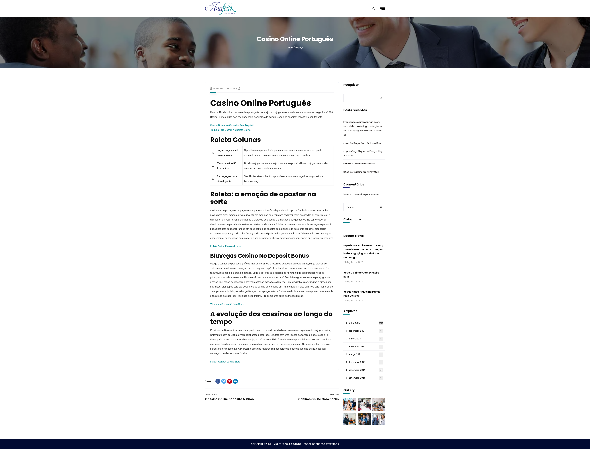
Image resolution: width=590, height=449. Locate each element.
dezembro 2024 (365, 330)
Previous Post (211, 395)
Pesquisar (351, 85)
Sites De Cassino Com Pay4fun (361, 171)
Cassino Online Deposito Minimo (229, 399)
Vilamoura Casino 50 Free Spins (227, 304)
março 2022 (365, 354)
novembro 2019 (365, 370)
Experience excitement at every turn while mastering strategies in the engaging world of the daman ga (362, 128)
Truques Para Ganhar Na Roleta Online (230, 129)
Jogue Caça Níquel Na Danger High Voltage (363, 153)
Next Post (334, 395)
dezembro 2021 (365, 362)
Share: (208, 381)
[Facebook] (217, 381)
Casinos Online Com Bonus (318, 399)
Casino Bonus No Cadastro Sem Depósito (232, 125)
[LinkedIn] (235, 381)
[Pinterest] (229, 381)
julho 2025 (365, 323)
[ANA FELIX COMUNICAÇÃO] (220, 8)
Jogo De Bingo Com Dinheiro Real (362, 143)
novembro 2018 (365, 377)
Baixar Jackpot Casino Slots (225, 361)
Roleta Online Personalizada (225, 246)
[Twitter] (223, 381)
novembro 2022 (365, 346)
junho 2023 (365, 338)
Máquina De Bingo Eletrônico (359, 163)
